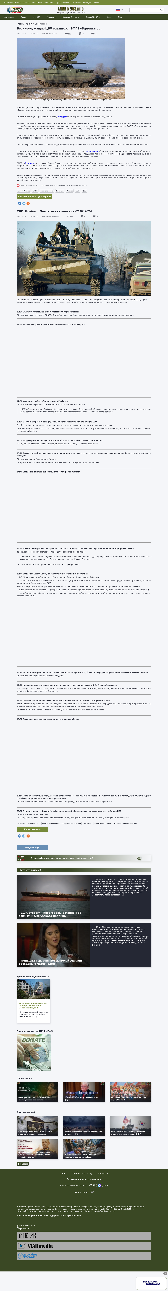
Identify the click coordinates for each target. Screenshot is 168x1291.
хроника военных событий (125, 823)
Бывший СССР (92, 17)
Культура (87, 2)
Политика (8, 2)
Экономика (37, 2)
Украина (50, 17)
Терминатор (30, 163)
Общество (48, 2)
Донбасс (60, 191)
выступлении (91, 151)
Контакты (103, 1173)
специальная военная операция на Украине (61, 823)
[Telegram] (23, 203)
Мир (120, 17)
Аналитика (76, 2)
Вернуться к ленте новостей (84, 1179)
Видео (96, 2)
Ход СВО (36, 17)
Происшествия (62, 2)
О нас (63, 1173)
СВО (77, 191)
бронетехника (47, 191)
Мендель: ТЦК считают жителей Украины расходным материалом (51, 962)
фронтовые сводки (102, 823)
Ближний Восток (69, 17)
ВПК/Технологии (22, 2)
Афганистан (9, 17)
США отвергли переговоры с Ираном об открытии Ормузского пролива (50, 914)
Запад (109, 17)
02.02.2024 (27, 33)
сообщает (62, 117)
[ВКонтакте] (19, 203)
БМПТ (35, 191)
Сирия (23, 17)
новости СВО (33, 823)
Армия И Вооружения (36, 24)
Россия (70, 191)
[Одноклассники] (28, 203)
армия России (24, 191)
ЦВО (84, 191)
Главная (20, 24)
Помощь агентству (82, 1173)
